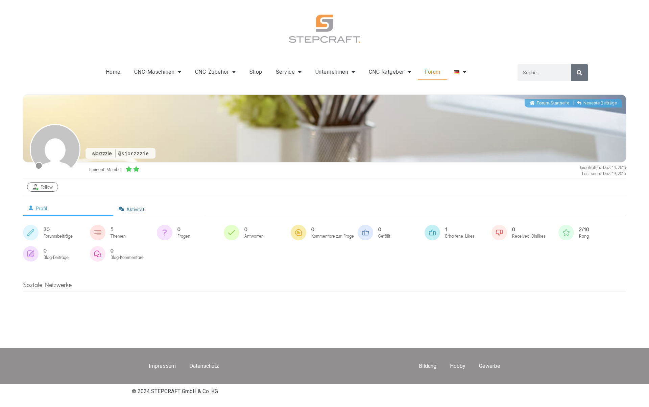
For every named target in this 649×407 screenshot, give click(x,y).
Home (113, 72)
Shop (255, 72)
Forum (432, 72)
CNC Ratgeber (386, 72)
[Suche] (579, 72)
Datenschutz (204, 366)
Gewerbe (489, 366)
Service (285, 72)
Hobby (457, 366)
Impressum (162, 366)
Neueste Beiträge (599, 102)
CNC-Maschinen (154, 72)
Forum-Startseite (552, 102)
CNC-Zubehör (212, 72)
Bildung (427, 366)
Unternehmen (331, 72)
